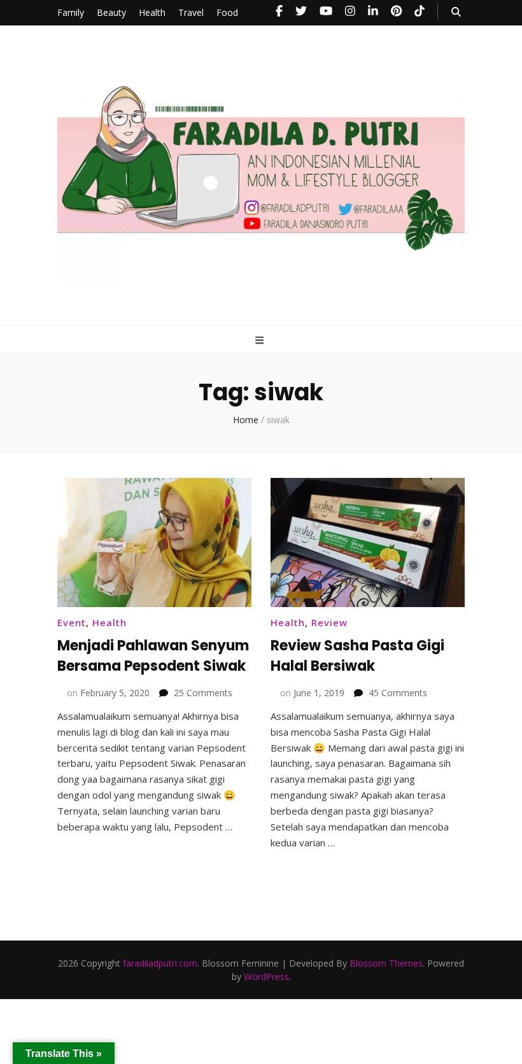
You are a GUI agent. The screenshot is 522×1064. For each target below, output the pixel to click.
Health (152, 12)
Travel (191, 12)
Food (227, 12)
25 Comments (203, 693)
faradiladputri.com (160, 963)
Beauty (111, 12)
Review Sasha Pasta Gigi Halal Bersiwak (357, 656)
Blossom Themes (386, 963)
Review (329, 622)
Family (70, 12)
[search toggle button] (456, 12)
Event (71, 622)
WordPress (266, 976)
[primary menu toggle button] (261, 340)
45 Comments (398, 693)
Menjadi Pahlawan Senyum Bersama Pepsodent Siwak (153, 656)
